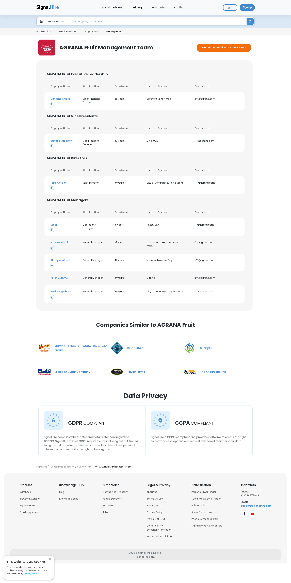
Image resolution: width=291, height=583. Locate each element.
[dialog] (28, 568)
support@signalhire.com (256, 505)
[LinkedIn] (52, 104)
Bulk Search (198, 505)
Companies (158, 7)
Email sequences (29, 512)
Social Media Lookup (203, 512)
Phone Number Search (204, 519)
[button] (64, 99)
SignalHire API (27, 505)
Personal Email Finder (203, 492)
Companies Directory (115, 492)
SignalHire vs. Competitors (206, 525)
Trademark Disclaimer (160, 536)
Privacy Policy (155, 512)
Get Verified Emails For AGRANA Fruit (223, 47)
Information (43, 31)
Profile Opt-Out (156, 519)
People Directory (112, 498)
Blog (61, 492)
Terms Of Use (155, 498)
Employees (91, 31)
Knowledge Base (68, 498)
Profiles (179, 7)
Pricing (137, 7)
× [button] (50, 559)
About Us (152, 492)
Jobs (105, 512)
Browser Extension (30, 498)
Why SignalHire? (111, 7)
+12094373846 (250, 495)
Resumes (108, 505)
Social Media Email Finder (206, 498)
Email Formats (67, 31)
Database (25, 492)
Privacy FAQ (153, 505)
